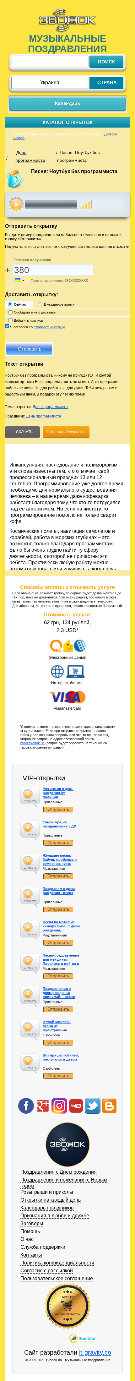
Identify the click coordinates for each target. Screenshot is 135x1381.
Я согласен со (37, 327)
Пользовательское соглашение (56, 1278)
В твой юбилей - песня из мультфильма (57, 1026)
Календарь (67, 103)
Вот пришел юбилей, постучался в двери (61, 1057)
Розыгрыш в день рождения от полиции (58, 793)
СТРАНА (107, 82)
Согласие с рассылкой (46, 1270)
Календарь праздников (47, 1207)
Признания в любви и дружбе (54, 1215)
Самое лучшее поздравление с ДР (59, 824)
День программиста (50, 407)
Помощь (30, 1231)
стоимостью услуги (49, 327)
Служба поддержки (42, 1247)
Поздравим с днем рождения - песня (59, 891)
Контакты (31, 1255)
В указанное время (59, 304)
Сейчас (20, 304)
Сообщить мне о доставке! (35, 312)
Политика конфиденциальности (57, 1262)
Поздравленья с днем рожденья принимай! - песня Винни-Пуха (59, 995)
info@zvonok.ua (32, 743)
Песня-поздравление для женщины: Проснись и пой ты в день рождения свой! (61, 961)
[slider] (85, 201)
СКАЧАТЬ (24, 432)
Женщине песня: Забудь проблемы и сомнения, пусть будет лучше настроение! (60, 864)
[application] (69, 204)
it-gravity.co (95, 1352)
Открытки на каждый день (50, 1200)
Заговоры (31, 1223)
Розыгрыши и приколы (46, 1192)
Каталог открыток (68, 122)
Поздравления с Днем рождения (58, 1172)
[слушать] (16, 204)
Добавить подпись (28, 320)
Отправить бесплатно (66, 432)
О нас (27, 1239)
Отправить (58, 809)
